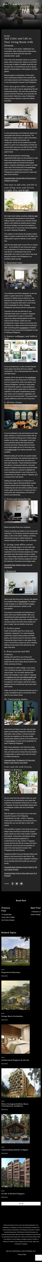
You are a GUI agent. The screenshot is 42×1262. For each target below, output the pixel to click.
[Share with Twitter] (17, 883)
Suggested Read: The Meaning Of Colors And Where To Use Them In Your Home (19, 761)
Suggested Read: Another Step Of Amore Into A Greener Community (20, 179)
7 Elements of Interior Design (36, 911)
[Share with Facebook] (12, 883)
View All (21, 1203)
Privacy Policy (22, 1254)
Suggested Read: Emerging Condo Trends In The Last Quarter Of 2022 (20, 868)
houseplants (23, 328)
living (32, 604)
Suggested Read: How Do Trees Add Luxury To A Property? (20, 874)
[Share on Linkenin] (21, 883)
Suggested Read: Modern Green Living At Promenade (18, 566)
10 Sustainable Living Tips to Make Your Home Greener (8, 914)
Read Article (4, 975)
